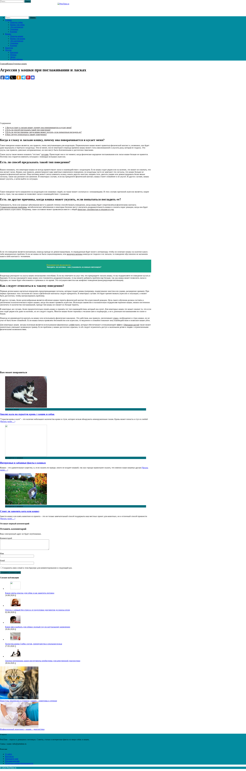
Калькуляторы (16, 59)
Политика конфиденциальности (19, 763)
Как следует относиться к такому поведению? (26, 134)
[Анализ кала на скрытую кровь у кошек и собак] (26, 407)
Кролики (14, 52)
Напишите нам (11, 759)
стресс (116, 318)
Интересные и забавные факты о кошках (23, 462)
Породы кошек (16, 36)
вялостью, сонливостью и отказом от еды (96, 209)
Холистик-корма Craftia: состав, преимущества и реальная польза (33, 644)
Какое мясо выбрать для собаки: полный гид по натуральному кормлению (37, 627)
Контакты (9, 756)
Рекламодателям (12, 761)
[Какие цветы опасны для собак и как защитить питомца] (15, 589)
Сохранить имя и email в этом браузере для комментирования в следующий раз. (37, 568)
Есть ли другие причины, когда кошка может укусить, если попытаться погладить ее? (43, 132)
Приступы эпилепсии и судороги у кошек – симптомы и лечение (28, 701)
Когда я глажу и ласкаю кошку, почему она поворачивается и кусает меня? (38, 127)
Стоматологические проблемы (13, 207)
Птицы (13, 55)
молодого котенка (74, 254)
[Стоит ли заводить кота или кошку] (26, 504)
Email (2, 560)
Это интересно (16, 27)
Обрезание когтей (131, 325)
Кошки (8, 34)
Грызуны (9, 48)
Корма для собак (17, 25)
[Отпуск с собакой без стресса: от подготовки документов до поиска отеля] (15, 605)
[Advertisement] (75, 98)
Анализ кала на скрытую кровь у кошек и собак (27, 414)
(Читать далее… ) (7, 421)
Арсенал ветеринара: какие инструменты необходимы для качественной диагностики (42, 661)
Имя (2, 553)
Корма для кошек (17, 38)
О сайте (8, 754)
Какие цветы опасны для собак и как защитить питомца (29, 593)
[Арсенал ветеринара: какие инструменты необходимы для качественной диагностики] (15, 656)
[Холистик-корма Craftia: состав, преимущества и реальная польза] (15, 639)
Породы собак (16, 22)
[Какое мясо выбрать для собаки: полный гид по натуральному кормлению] (15, 622)
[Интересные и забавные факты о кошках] (26, 455)
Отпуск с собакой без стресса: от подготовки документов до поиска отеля (37, 610)
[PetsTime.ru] (75, 8)
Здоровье (14, 29)
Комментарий (6, 538)
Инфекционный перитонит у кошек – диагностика (22, 729)
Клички (13, 32)
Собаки (8, 20)
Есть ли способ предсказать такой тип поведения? (27, 130)
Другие (8, 50)
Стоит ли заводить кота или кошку (19, 511)
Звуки (12, 57)
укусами (44, 154)
